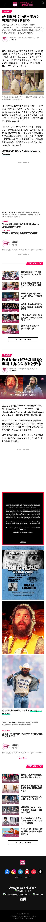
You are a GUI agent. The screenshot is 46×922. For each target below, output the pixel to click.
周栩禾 (36, 212)
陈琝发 (10, 217)
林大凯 (38, 215)
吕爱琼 (29, 212)
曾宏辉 (31, 215)
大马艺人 (13, 215)
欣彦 (4, 217)
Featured (21, 212)
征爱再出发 (22, 215)
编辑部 (14, 39)
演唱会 (15, 724)
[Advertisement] (23, 181)
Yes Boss (23, 758)
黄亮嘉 (17, 217)
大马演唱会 (7, 724)
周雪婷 (5, 215)
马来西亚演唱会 (25, 724)
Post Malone (32, 722)
